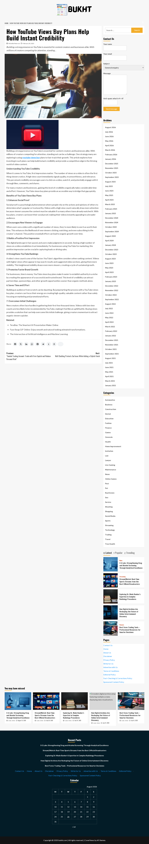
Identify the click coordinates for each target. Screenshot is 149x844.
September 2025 (112, 177)
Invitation (109, 451)
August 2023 (110, 259)
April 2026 (109, 145)
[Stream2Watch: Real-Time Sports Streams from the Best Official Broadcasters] (110, 580)
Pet (106, 488)
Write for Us (108, 664)
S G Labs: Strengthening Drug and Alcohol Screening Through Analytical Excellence (130, 565)
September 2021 (112, 354)
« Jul (74, 827)
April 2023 (109, 272)
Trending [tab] (130, 552)
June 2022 (109, 313)
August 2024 (110, 236)
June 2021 (109, 367)
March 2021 (110, 381)
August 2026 (110, 127)
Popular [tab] (118, 552)
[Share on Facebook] (15, 344)
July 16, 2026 (77, 720)
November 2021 (111, 345)
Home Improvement (113, 446)
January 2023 (110, 281)
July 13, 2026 (106, 723)
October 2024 (111, 227)
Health (108, 442)
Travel (107, 539)
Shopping (109, 511)
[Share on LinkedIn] (26, 344)
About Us (107, 653)
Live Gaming (110, 465)
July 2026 (109, 132)
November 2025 (111, 168)
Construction (110, 409)
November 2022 (111, 290)
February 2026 (111, 154)
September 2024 (112, 231)
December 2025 (111, 164)
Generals (109, 437)
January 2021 (110, 385)
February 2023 (111, 277)
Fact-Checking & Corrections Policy (117, 678)
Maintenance (110, 470)
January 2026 (110, 159)
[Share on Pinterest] (37, 344)
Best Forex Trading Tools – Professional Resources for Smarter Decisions (129, 629)
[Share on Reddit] (43, 344)
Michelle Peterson (14, 43)
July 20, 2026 (49, 720)
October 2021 (111, 349)
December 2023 (111, 250)
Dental (108, 414)
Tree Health (110, 544)
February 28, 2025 (28, 43)
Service (108, 502)
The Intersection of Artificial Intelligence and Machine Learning (39, 334)
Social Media (110, 516)
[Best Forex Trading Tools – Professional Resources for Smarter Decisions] (110, 628)
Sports (107, 521)
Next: (77, 355)
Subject (106, 64)
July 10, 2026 (134, 720)
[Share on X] (21, 344)
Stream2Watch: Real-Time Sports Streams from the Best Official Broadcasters (129, 581)
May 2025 (109, 195)
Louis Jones (11, 720)
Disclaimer (107, 656)
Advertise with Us (110, 667)
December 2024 (111, 218)
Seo (106, 497)
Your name (107, 44)
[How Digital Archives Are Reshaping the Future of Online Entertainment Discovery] (110, 612)
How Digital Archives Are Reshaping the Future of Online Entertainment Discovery (128, 613)
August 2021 (110, 358)
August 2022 (110, 304)
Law (106, 456)
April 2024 (109, 241)
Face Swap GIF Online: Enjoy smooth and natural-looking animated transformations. (48, 329)
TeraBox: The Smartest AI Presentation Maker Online (34, 325)
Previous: (28, 356)
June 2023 (109, 263)
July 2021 (109, 363)
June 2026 (109, 136)
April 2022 (109, 322)
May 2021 (109, 372)
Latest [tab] (108, 552)
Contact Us (107, 645)
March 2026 (110, 150)
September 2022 (112, 299)
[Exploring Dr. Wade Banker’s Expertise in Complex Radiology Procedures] (110, 596)
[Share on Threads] (54, 344)
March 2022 (110, 327)
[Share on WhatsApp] (32, 344)
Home (105, 649)
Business (108, 405)
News (107, 474)
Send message (111, 109)
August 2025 (110, 182)
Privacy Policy (109, 660)
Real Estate (109, 493)
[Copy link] (60, 344)
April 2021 (109, 376)
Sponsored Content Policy (113, 682)
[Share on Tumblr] (48, 344)
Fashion (108, 423)
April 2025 (109, 200)
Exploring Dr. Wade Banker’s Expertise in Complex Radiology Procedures (130, 596)
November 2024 (111, 222)
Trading (108, 535)
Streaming (109, 525)
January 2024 (110, 245)
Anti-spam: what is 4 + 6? (113, 98)
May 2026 (109, 141)
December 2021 (111, 340)
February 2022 (111, 331)
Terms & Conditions (111, 671)
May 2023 (109, 268)
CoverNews (89, 840)
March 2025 (110, 204)
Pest (107, 483)
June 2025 (109, 191)
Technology (110, 530)
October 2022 (111, 295)
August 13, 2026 (22, 720)
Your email (107, 54)
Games (108, 432)
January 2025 (110, 213)
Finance (108, 428)
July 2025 (109, 186)
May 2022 (109, 317)
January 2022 (110, 336)
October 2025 (111, 173)
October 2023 (111, 254)
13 (75, 807)
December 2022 (111, 286)
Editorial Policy (109, 674)
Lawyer (108, 460)
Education (109, 418)
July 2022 (109, 308)
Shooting (109, 507)
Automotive (110, 400)
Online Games (111, 479)
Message (107, 73)
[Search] (142, 22)
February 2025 (111, 209)
